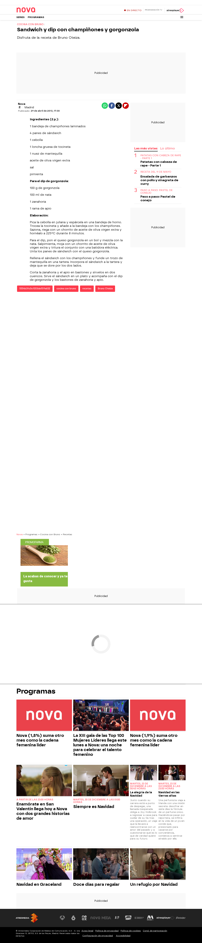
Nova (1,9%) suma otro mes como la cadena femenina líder (153, 740)
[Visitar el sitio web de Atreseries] (117, 917)
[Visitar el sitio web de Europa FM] (139, 917)
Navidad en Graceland (38, 884)
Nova (19, 534)
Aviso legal (87, 931)
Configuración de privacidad (97, 935)
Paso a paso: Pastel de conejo (156, 191)
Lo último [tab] (167, 148)
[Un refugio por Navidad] (158, 864)
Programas (36, 17)
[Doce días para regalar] (101, 864)
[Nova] (36, 10)
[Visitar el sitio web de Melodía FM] (150, 917)
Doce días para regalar (96, 884)
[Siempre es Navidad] (101, 781)
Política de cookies (131, 931)
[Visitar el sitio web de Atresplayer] (166, 917)
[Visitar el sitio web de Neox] (84, 917)
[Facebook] (19, 107)
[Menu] (182, 17)
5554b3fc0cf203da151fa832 (34, 288)
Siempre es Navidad (93, 806)
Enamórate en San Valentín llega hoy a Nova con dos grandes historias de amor (43, 811)
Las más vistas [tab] (145, 148)
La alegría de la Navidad (141, 794)
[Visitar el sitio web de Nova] (95, 917)
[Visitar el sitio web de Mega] (106, 917)
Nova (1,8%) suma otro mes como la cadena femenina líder (40, 740)
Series (20, 17)
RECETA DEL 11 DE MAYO (155, 172)
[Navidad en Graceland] (44, 864)
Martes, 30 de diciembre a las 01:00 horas (96, 801)
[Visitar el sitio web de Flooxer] (180, 917)
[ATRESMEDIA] (27, 918)
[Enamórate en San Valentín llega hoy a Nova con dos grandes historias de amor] (44, 781)
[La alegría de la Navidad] (143, 773)
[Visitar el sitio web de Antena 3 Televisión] (62, 917)
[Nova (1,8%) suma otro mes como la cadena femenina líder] (44, 716)
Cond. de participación (155, 931)
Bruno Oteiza (105, 288)
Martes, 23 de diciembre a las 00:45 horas (141, 786)
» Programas (30, 534)
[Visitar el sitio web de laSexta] (73, 917)
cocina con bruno (66, 288)
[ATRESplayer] (175, 10)
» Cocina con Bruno (49, 534)
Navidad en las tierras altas (169, 794)
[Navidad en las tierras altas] (172, 773)
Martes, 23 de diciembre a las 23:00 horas (169, 786)
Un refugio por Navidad (154, 884)
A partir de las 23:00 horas (34, 799)
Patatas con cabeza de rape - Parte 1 (160, 157)
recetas (86, 288)
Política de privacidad (107, 931)
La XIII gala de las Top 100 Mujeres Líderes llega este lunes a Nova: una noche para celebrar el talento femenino (100, 745)
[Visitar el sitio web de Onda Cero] (128, 917)
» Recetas (66, 534)
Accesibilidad (123, 935)
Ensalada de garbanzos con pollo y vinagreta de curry (159, 180)
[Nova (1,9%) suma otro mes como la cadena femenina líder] (158, 716)
